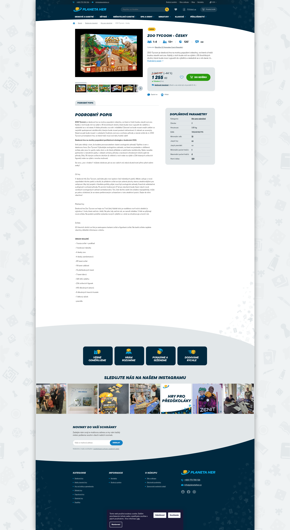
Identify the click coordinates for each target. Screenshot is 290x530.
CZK (213, 2)
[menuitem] (85, 17)
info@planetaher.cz (193, 485)
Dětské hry (78, 490)
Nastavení (116, 524)
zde (138, 518)
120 (193, 158)
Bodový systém (171, 2)
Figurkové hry (79, 494)
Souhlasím (174, 515)
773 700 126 (192, 480)
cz (192, 141)
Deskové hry (79, 478)
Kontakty (200, 2)
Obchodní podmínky (154, 482)
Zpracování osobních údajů (156, 486)
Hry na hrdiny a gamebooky (84, 486)
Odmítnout (160, 515)
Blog (193, 2)
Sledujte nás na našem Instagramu (145, 377)
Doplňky (77, 502)
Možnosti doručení (162, 85)
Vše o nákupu (184, 2)
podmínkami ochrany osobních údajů (106, 449)
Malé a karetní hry (81, 482)
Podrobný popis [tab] (85, 102)
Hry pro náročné (199, 118)
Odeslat (116, 442)
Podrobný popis (154, 61)
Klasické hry (79, 498)
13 (192, 136)
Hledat (167, 9)
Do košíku (200, 77)
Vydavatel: (165, 47)
